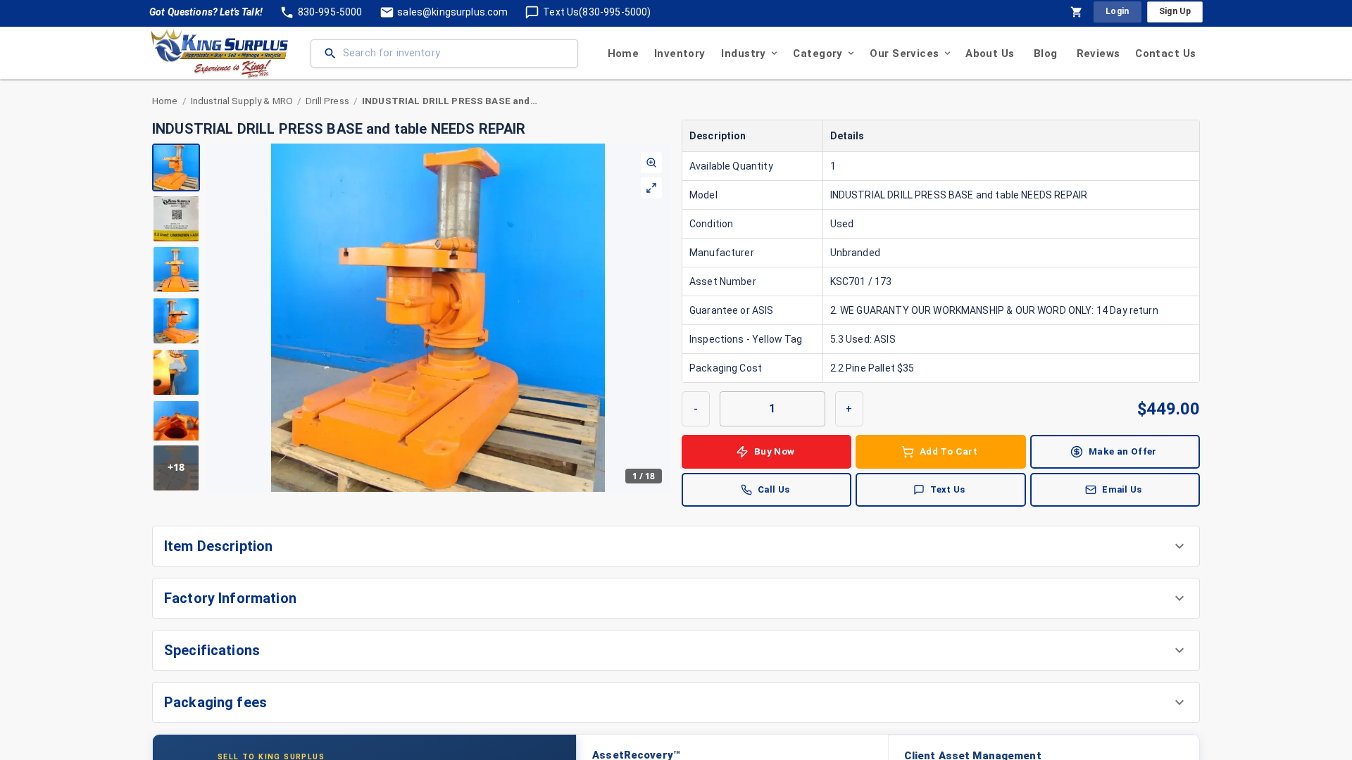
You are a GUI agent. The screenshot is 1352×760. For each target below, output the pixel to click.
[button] (676, 546)
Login (1117, 11)
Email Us (1121, 489)
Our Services (904, 53)
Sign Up (1175, 11)
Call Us (774, 489)
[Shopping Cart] (1077, 12)
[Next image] (659, 317)
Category (817, 53)
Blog (1046, 53)
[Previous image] (217, 317)
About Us (989, 53)
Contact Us (1165, 53)
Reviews (1098, 53)
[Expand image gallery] (651, 187)
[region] (411, 318)
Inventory (680, 53)
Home (623, 53)
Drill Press (327, 100)
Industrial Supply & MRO (242, 100)
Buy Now (774, 451)
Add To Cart (948, 451)
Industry (743, 53)
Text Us (947, 489)
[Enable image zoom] (651, 162)
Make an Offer (1123, 451)
